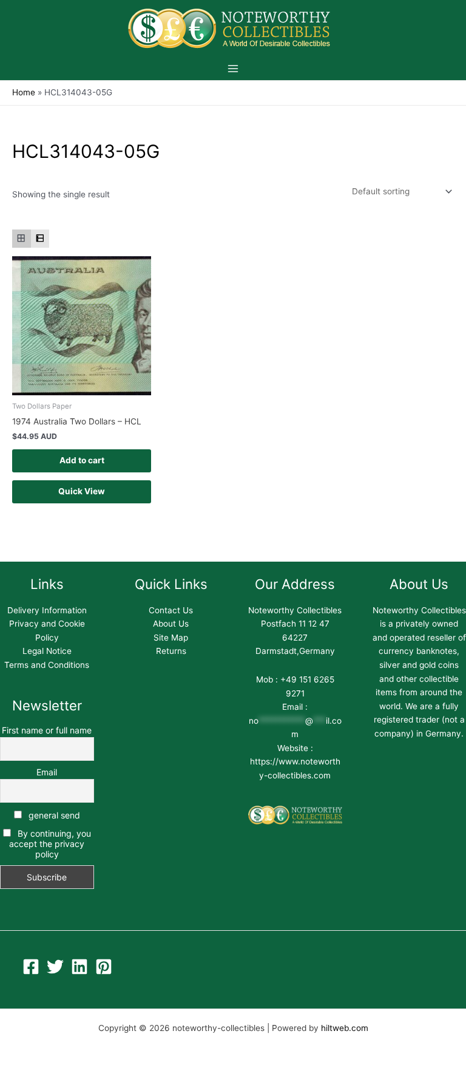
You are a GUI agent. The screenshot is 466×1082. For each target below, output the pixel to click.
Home (23, 92)
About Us (171, 623)
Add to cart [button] (81, 460)
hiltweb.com (344, 1028)
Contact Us (171, 610)
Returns (171, 651)
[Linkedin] (79, 966)
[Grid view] (21, 239)
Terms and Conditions (46, 665)
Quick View (81, 491)
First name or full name (47, 730)
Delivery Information (47, 610)
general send (53, 815)
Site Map (171, 637)
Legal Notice (47, 651)
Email (46, 772)
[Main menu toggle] (233, 68)
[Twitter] (55, 966)
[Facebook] (30, 966)
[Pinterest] (103, 966)
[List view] (40, 239)
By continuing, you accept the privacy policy (49, 843)
